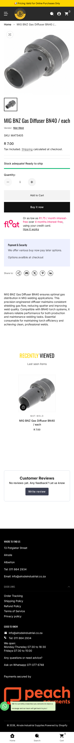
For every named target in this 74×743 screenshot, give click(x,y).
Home (7, 24)
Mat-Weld (18, 127)
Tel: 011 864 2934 (20, 638)
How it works (31, 229)
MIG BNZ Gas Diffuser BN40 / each (37, 422)
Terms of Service (14, 611)
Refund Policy (12, 606)
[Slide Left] (6, 3)
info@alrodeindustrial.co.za (26, 632)
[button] (52, 14)
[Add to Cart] (23, 407)
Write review (37, 491)
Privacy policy (12, 616)
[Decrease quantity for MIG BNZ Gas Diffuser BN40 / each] (8, 182)
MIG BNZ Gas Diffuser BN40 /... (36, 24)
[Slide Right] (67, 3)
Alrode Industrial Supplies (30, 725)
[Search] (52, 14)
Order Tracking (13, 595)
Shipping (27, 149)
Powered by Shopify (56, 725)
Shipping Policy (13, 601)
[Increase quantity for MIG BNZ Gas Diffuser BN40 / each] (32, 182)
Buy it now (37, 207)
